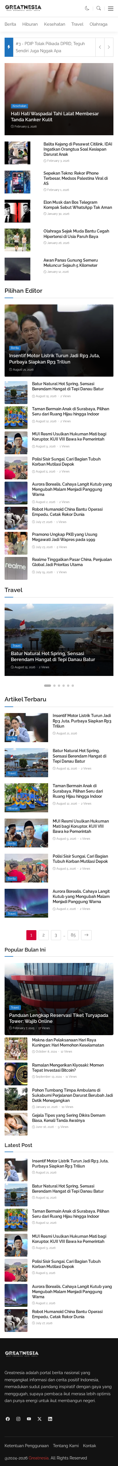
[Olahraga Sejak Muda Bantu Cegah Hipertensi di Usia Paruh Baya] (17, 250)
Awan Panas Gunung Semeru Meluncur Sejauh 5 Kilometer (71, 263)
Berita (10, 24)
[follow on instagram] (18, 1419)
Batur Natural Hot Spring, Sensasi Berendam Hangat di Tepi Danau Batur (68, 386)
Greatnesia (39, 1458)
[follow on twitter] (39, 1419)
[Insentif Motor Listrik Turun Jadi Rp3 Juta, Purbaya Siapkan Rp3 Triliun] (59, 340)
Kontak (89, 1445)
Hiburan (30, 24)
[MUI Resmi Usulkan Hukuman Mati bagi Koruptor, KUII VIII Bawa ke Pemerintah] (16, 450)
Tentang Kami (66, 1445)
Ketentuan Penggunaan (27, 1445)
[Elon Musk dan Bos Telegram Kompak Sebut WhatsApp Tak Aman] (17, 221)
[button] (87, 8)
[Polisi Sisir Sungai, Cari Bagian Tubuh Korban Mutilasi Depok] (16, 475)
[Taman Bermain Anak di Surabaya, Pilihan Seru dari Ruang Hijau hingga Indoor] (16, 425)
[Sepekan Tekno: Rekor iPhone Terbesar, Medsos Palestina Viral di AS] (17, 192)
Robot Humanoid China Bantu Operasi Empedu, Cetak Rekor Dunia (67, 512)
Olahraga (98, 24)
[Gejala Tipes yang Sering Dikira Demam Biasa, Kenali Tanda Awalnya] (16, 1131)
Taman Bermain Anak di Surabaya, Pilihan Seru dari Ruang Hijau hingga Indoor (70, 411)
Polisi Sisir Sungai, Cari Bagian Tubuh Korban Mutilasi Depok (66, 462)
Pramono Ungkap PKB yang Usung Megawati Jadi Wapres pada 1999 (64, 537)
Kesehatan (54, 24)
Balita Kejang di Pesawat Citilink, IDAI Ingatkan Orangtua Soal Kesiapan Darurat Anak (78, 149)
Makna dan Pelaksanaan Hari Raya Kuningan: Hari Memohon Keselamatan (68, 1042)
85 (73, 935)
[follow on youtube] (29, 1419)
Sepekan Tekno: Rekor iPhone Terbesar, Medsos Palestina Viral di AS (76, 178)
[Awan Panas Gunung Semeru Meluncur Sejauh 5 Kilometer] (17, 279)
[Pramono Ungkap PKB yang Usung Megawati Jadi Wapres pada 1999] (16, 551)
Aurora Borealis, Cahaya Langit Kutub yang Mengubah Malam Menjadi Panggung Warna (72, 489)
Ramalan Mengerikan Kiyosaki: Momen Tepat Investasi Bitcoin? (68, 1068)
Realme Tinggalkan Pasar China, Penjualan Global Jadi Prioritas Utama (72, 562)
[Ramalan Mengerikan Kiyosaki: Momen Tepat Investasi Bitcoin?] (16, 1081)
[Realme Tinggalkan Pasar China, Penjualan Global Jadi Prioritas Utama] (16, 576)
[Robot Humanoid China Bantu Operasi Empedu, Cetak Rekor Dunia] (16, 525)
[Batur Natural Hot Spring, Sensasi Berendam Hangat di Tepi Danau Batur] (16, 400)
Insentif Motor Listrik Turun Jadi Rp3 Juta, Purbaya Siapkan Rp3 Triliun (82, 720)
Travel (77, 24)
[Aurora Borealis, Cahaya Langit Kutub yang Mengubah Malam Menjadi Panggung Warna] (16, 500)
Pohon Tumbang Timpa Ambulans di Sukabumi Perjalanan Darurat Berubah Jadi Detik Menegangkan (72, 1095)
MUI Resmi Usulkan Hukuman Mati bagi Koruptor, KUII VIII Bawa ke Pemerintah (69, 436)
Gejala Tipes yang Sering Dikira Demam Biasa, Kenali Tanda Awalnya (68, 1118)
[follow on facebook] (8, 1419)
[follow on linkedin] (50, 1419)
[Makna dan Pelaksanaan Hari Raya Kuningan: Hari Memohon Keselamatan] (16, 1056)
